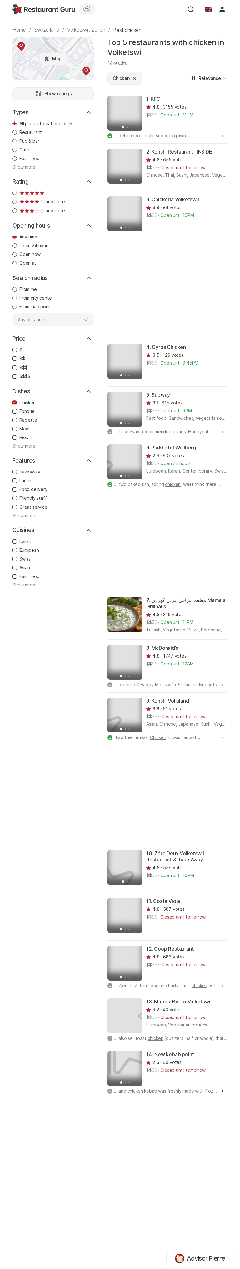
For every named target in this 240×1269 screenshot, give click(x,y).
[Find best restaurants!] (43, 9)
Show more (23, 167)
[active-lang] (208, 9)
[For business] (87, 9)
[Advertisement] (174, 291)
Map (57, 58)
